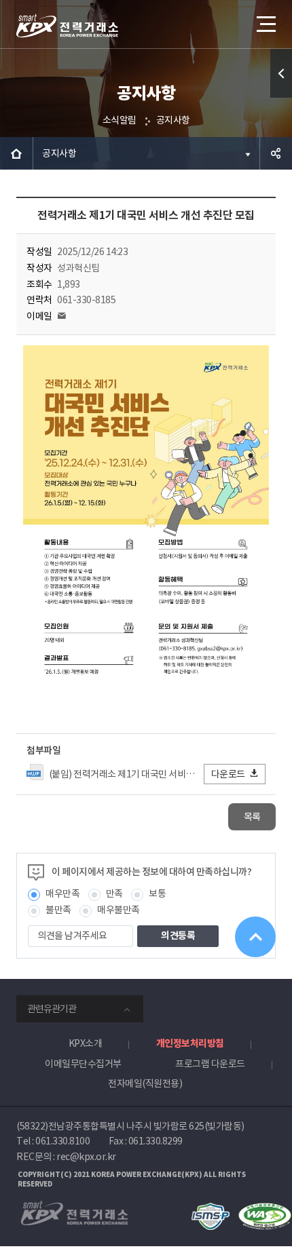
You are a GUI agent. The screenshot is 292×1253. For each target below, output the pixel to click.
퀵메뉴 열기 (281, 73)
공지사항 (173, 120)
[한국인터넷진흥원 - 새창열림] (210, 1209)
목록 (252, 817)
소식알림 (119, 120)
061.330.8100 (62, 1141)
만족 (114, 893)
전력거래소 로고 (67, 26)
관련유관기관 (51, 1009)
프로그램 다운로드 (210, 1064)
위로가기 (255, 937)
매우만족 (62, 893)
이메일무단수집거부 (83, 1064)
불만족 (58, 910)
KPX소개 (86, 1043)
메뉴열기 (265, 24)
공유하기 (275, 153)
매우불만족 (118, 910)
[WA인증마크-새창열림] (265, 1209)
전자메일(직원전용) (145, 1083)
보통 (157, 893)
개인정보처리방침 (190, 1043)
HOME (16, 153)
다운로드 (228, 774)
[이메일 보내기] (62, 316)
